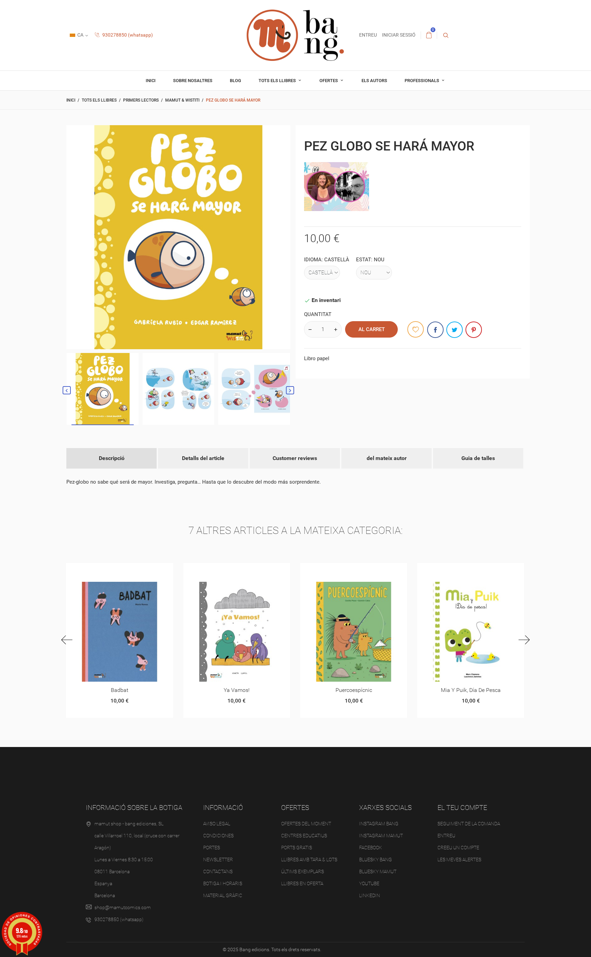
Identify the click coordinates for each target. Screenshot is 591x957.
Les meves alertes (459, 859)
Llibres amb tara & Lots (309, 859)
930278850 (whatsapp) (127, 35)
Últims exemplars (302, 871)
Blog (235, 80)
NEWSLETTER (218, 859)
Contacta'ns (218, 871)
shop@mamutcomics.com (122, 907)
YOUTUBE (369, 883)
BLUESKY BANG (375, 859)
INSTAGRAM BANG (378, 823)
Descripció (111, 458)
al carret (371, 329)
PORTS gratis (296, 847)
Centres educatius (304, 835)
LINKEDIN (369, 895)
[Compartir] (435, 330)
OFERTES (329, 80)
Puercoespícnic (354, 690)
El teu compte (462, 807)
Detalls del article (203, 458)
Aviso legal (216, 823)
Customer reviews (295, 458)
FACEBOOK (370, 847)
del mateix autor (387, 458)
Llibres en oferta (302, 883)
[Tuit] (454, 330)
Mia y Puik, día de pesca (471, 690)
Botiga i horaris (222, 883)
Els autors (374, 80)
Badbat (119, 690)
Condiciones (218, 835)
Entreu (446, 835)
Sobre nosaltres (192, 80)
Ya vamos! (237, 690)
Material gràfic (222, 895)
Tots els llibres (278, 80)
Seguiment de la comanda (468, 823)
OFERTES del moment (306, 823)
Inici (151, 80)
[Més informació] (127, 570)
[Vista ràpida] (111, 570)
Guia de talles (478, 458)
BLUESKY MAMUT (377, 871)
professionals (422, 80)
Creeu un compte (458, 847)
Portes (211, 847)
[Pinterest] (473, 330)
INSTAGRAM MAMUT (381, 835)
